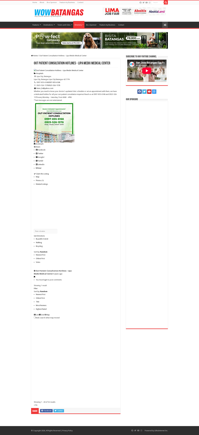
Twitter (40, 153)
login (45, 280)
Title (37, 302)
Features (35, 25)
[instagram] (150, 2)
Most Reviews (41, 305)
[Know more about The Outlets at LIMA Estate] (134, 11)
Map (37, 177)
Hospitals (39, 73)
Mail (39, 168)
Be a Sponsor (52, 2)
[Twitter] (143, 2)
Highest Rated (41, 309)
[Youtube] (146, 2)
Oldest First (40, 258)
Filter (36, 288)
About (42, 2)
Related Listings (42, 184)
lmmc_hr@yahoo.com (45, 88)
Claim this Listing (42, 174)
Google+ (41, 157)
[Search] (166, 2)
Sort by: (40, 252)
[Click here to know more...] (99, 40)
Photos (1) (40, 180)
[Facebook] (140, 2)
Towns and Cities (64, 25)
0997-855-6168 (54, 82)
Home (34, 2)
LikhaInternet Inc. (161, 431)
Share (37, 147)
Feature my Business (67, 2)
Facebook (41, 150)
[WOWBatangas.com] (59, 12)
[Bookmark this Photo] (34, 277)
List (37, 315)
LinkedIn (40, 164)
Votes (38, 262)
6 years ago (57, 274)
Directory (78, 25)
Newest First (40, 255)
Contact (80, 2)
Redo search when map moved (48, 318)
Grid (42, 315)
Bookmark (39, 144)
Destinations (48, 25)
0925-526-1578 (54, 85)
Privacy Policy (67, 431)
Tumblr (40, 161)
